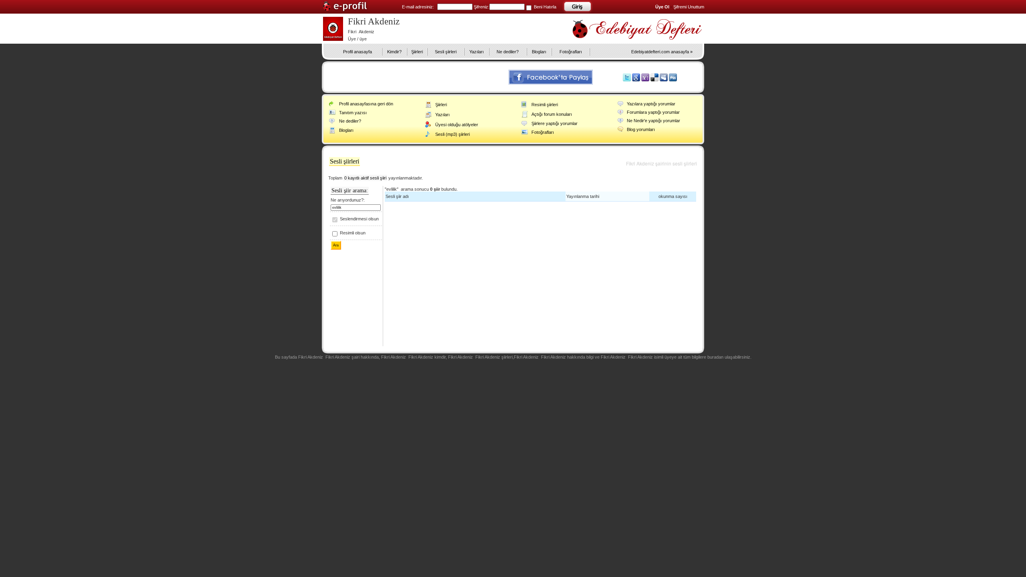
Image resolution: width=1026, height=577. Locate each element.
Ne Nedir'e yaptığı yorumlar (653, 120)
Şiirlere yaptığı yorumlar (554, 123)
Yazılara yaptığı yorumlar (651, 103)
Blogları (539, 51)
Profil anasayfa (357, 51)
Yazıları (476, 51)
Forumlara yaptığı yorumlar (653, 112)
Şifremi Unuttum (688, 6)
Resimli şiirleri (544, 104)
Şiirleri (417, 51)
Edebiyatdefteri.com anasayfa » (662, 51)
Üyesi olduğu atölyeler (456, 124)
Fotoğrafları (570, 51)
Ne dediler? (508, 51)
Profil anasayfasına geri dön (366, 103)
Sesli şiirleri (445, 51)
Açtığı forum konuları (551, 114)
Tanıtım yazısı (353, 112)
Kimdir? (394, 51)
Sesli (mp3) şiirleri (452, 134)
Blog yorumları (641, 129)
